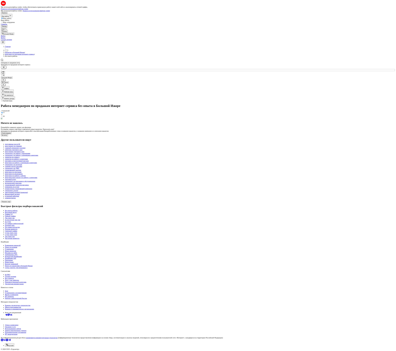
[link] (4, 31)
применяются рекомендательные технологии (42, 338)
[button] (3, 36)
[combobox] (10, 63)
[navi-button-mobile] (3, 42)
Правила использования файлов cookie (36, 11)
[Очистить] (4, 67)
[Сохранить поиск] (3, 73)
